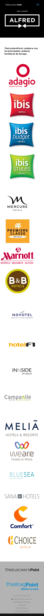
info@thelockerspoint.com (23, 599)
